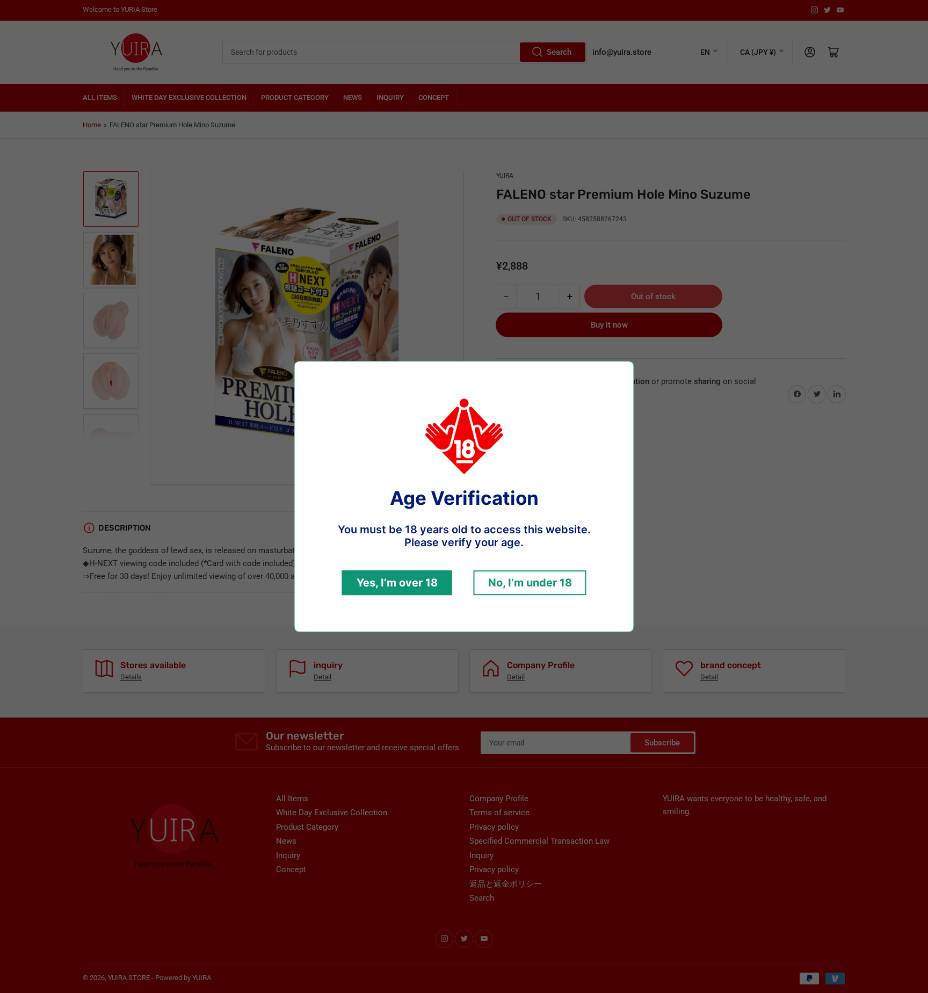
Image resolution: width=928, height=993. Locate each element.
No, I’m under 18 (530, 582)
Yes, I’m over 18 (397, 582)
